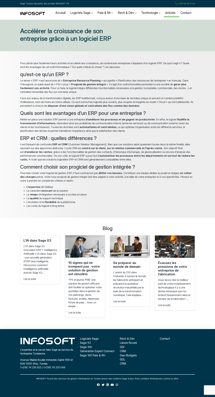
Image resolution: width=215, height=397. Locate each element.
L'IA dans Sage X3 (37, 240)
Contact (185, 13)
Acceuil (60, 13)
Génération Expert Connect (97, 351)
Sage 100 (86, 347)
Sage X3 (85, 342)
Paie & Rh (104, 13)
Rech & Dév (126, 13)
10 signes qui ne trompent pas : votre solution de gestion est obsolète (84, 268)
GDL (122, 359)
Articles (170, 13)
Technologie (149, 13)
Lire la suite (29, 279)
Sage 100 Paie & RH (92, 355)
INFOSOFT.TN (62, 3)
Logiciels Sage (80, 13)
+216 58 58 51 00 (186, 3)
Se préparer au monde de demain (126, 265)
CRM (123, 351)
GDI (122, 347)
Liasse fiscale (128, 342)
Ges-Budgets (128, 355)
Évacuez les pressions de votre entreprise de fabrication (172, 268)
